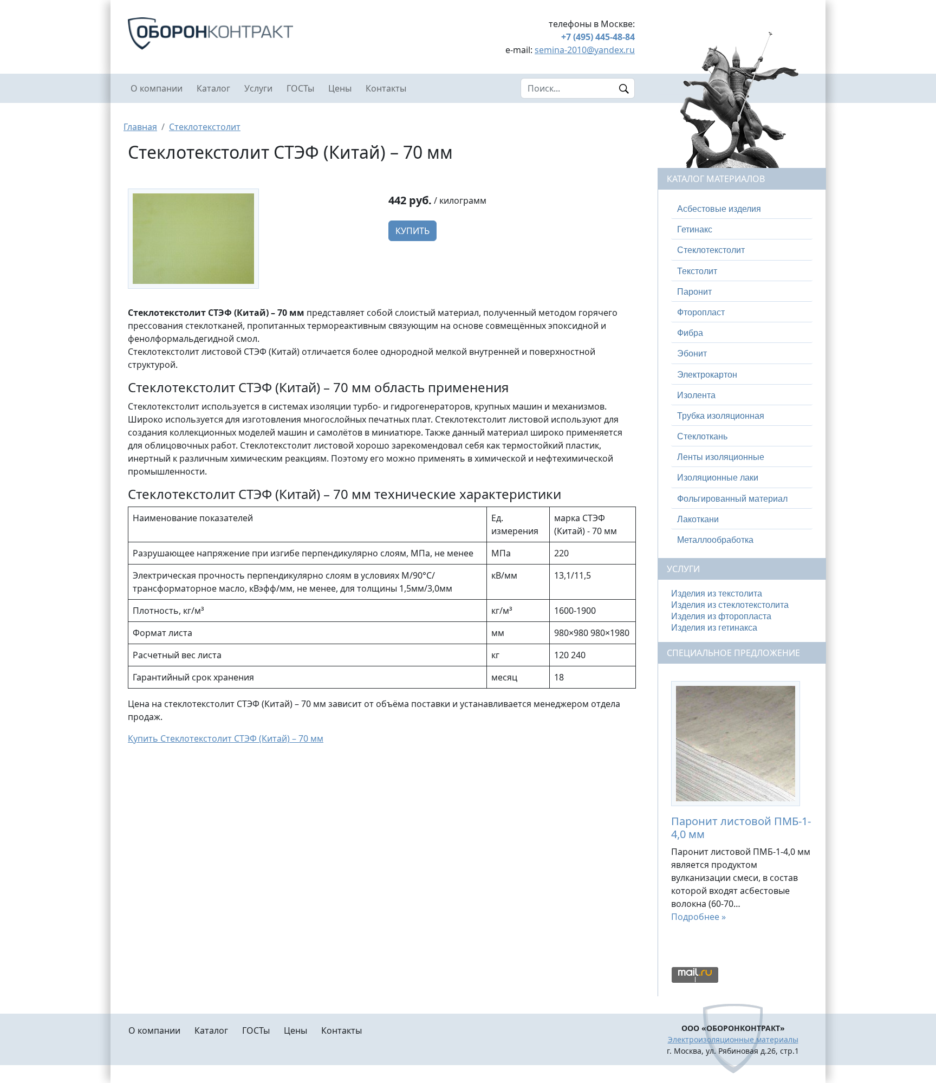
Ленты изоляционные (720, 457)
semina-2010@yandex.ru (585, 50)
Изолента (696, 395)
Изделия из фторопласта (721, 616)
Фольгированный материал (732, 498)
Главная (140, 127)
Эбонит (692, 353)
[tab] (741, 209)
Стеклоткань (702, 436)
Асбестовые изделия (719, 208)
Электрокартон (707, 374)
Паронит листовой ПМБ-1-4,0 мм (741, 827)
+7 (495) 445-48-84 (598, 37)
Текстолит (697, 271)
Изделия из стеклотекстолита (730, 604)
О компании (157, 88)
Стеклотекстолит (204, 127)
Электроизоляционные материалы (733, 1039)
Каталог (213, 88)
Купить (412, 231)
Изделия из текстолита (716, 593)
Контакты (386, 88)
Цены (340, 88)
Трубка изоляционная (720, 415)
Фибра (690, 333)
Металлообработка (715, 539)
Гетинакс (694, 229)
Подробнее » (698, 917)
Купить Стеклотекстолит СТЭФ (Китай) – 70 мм (225, 738)
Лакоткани (698, 519)
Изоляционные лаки (717, 477)
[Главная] (251, 33)
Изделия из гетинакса (714, 627)
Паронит (694, 291)
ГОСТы (300, 88)
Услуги (258, 88)
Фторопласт (701, 312)
